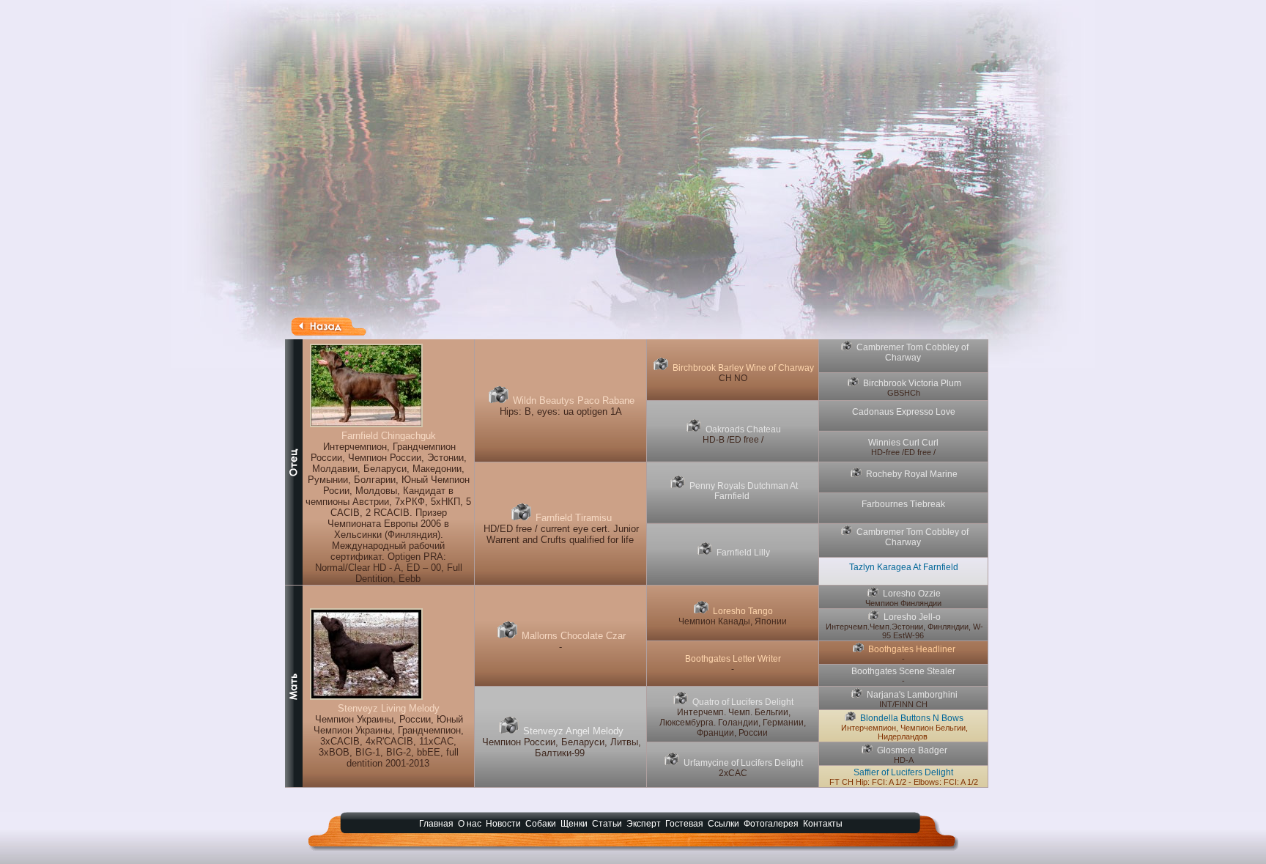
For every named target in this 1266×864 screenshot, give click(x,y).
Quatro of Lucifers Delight (742, 702)
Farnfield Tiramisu (574, 517)
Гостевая (684, 824)
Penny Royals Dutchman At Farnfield (743, 491)
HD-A (904, 760)
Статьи (607, 824)
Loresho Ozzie (912, 593)
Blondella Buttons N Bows (911, 718)
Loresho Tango (743, 611)
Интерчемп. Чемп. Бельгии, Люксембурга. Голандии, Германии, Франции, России (732, 722)
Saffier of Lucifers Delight (903, 772)
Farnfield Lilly (743, 552)
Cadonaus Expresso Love (903, 412)
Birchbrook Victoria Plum (912, 383)
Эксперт (643, 824)
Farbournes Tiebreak (903, 504)
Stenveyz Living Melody (389, 708)
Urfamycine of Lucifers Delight (743, 763)
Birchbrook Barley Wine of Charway (743, 368)
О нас (469, 824)
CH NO (733, 378)
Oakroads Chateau (743, 429)
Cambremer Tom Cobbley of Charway (912, 352)
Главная (436, 824)
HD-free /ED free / (903, 452)
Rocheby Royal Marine (912, 474)
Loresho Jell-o (912, 617)
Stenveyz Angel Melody (573, 730)
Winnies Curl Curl (903, 442)
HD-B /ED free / (733, 440)
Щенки (574, 824)
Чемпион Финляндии (903, 603)
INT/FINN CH (903, 704)
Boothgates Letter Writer (733, 659)
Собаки (540, 824)
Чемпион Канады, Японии (732, 621)
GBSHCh (903, 392)
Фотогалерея (771, 824)
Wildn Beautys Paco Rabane (573, 400)
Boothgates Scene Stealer (903, 671)
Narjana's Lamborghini (912, 695)
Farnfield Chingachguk (388, 435)
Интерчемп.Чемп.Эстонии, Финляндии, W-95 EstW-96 (904, 631)
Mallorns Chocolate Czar (574, 635)
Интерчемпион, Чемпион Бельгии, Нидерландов (904, 732)
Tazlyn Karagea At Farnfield (903, 567)
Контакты (823, 824)
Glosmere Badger (912, 750)
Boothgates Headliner (911, 649)
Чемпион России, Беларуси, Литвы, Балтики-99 (561, 747)
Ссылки (723, 824)
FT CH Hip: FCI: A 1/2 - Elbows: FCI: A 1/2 (903, 782)
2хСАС (733, 773)
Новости (503, 824)
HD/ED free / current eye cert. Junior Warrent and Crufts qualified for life (561, 534)
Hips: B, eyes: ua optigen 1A (561, 411)
